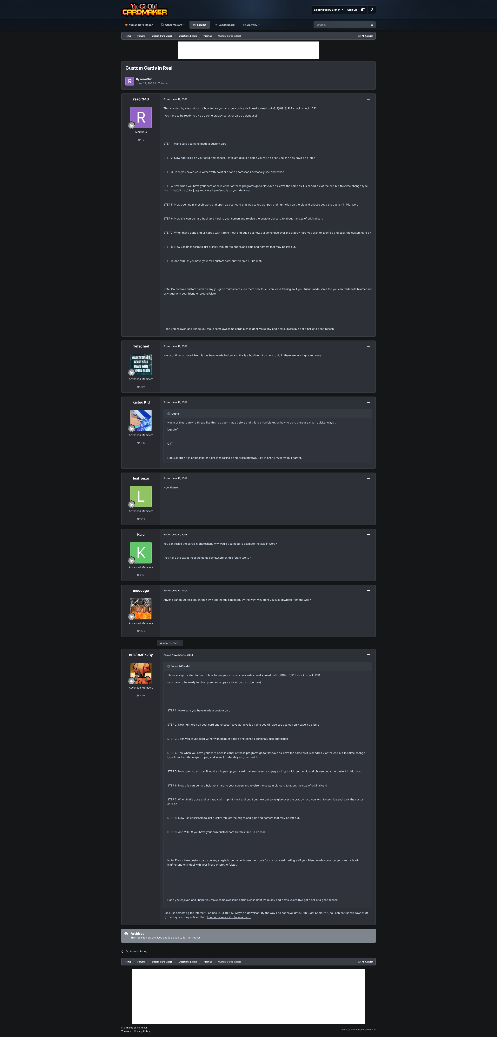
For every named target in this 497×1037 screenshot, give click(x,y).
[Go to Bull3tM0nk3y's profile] (141, 673)
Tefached (141, 346)
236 (142, 630)
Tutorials (163, 83)
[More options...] (368, 99)
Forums (201, 24)
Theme (125, 1031)
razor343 (146, 79)
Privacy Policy (142, 1031)
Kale (141, 534)
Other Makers (173, 24)
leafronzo (141, 478)
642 (142, 518)
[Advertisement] (248, 50)
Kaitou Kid (141, 402)
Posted (175, 99)
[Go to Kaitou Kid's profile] (141, 420)
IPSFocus (142, 1027)
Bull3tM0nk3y (141, 655)
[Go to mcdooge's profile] (141, 609)
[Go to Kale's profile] (141, 552)
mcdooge (141, 590)
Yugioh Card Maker (140, 24)
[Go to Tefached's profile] (141, 364)
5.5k (142, 574)
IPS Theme (127, 1027)
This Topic (357, 24)
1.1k (142, 442)
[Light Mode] (372, 10)
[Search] (372, 24)
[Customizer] (363, 10)
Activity (252, 24)
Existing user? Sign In (327, 9)
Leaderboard (226, 24)
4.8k (142, 695)
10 (142, 139)
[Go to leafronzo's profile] (141, 496)
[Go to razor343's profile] (129, 81)
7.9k (142, 386)
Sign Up (352, 9)
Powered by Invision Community (358, 1029)
